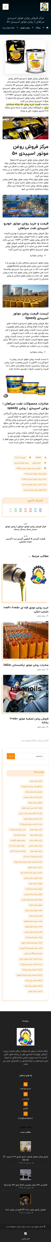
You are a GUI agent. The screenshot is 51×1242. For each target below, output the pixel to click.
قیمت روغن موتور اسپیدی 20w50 (34, 479)
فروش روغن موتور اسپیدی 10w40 (28, 468)
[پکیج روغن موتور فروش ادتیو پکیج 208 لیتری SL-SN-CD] (25, 1146)
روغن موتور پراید (36, 851)
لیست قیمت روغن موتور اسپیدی (34, 484)
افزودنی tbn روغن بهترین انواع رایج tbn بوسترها (25, 1185)
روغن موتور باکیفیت (17, 840)
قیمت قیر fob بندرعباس (33, 953)
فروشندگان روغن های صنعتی (32, 900)
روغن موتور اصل (20, 835)
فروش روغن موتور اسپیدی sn (35, 474)
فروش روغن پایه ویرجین (33, 894)
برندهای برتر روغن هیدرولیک (31, 786)
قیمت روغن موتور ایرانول (33, 921)
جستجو (11, 756)
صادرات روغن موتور (35, 867)
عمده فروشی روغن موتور (33, 878)
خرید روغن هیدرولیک (17, 829)
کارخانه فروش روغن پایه (33, 986)
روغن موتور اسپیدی (21, 463)
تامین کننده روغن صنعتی (33, 797)
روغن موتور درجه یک (16, 846)
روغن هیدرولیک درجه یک (32, 856)
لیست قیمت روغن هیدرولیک (31, 964)
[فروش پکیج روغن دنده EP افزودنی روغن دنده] (25, 1199)
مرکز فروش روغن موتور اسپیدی (35, 490)
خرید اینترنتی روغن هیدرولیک (31, 824)
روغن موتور (36, 463)
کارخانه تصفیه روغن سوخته (32, 970)
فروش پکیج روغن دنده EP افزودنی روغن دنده (25, 1209)
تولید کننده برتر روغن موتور (32, 808)
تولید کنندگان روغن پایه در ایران (30, 813)
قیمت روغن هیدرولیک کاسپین (31, 948)
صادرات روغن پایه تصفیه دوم (31, 873)
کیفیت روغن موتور (35, 991)
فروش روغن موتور (35, 883)
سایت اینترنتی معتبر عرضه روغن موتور (28, 862)
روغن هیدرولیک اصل (18, 851)
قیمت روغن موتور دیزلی (33, 932)
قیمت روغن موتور (35, 916)
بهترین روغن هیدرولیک (33, 792)
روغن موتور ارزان (36, 835)
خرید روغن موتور (36, 829)
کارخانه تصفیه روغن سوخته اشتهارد (29, 975)
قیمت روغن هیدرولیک (34, 937)
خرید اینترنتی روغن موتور (33, 819)
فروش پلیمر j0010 (36, 905)
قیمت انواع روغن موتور (33, 910)
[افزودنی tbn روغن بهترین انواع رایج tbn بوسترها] (25, 1174)
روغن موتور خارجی (35, 846)
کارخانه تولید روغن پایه (33, 980)
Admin (38, 458)
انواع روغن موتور (36, 781)
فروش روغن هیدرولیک (33, 889)
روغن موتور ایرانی (36, 840)
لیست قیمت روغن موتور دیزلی (31, 959)
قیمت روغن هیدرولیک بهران (32, 943)
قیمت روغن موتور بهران (33, 927)
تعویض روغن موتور (35, 803)
